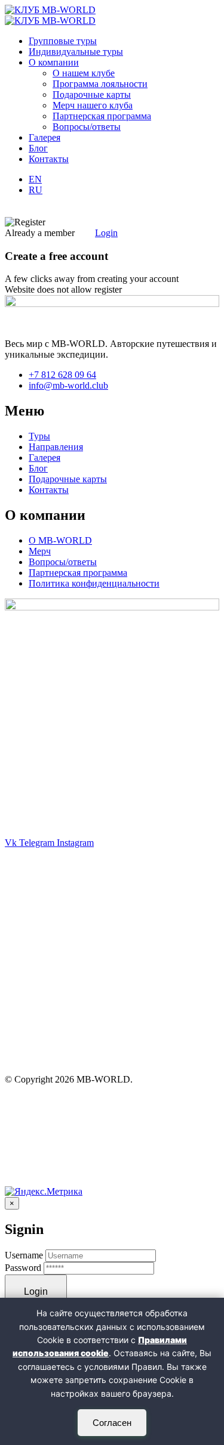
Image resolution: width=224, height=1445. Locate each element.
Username (24, 1255)
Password (23, 1268)
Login (106, 233)
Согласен (112, 1423)
